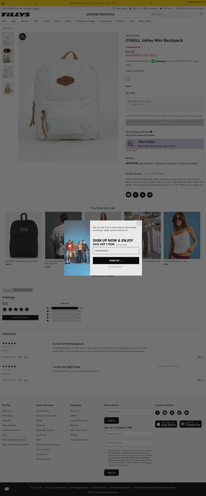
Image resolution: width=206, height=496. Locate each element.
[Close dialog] (139, 224)
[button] (202, 233)
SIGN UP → (115, 260)
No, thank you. (115, 266)
